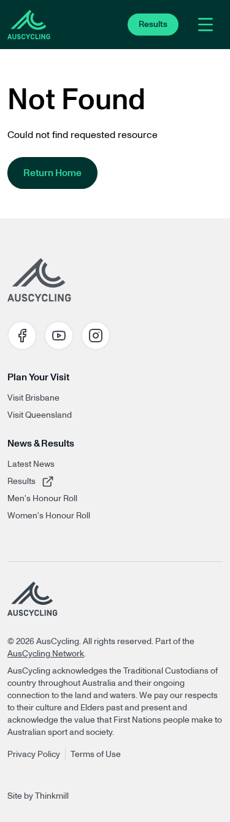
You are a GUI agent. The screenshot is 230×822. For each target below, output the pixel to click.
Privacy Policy (33, 754)
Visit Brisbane (33, 398)
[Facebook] (22, 335)
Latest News (31, 464)
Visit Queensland (39, 415)
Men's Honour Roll (42, 498)
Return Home (52, 173)
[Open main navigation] (205, 24)
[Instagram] (95, 335)
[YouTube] (59, 335)
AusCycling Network (45, 654)
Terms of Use (96, 754)
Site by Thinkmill (38, 796)
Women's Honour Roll (48, 516)
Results (44, 481)
